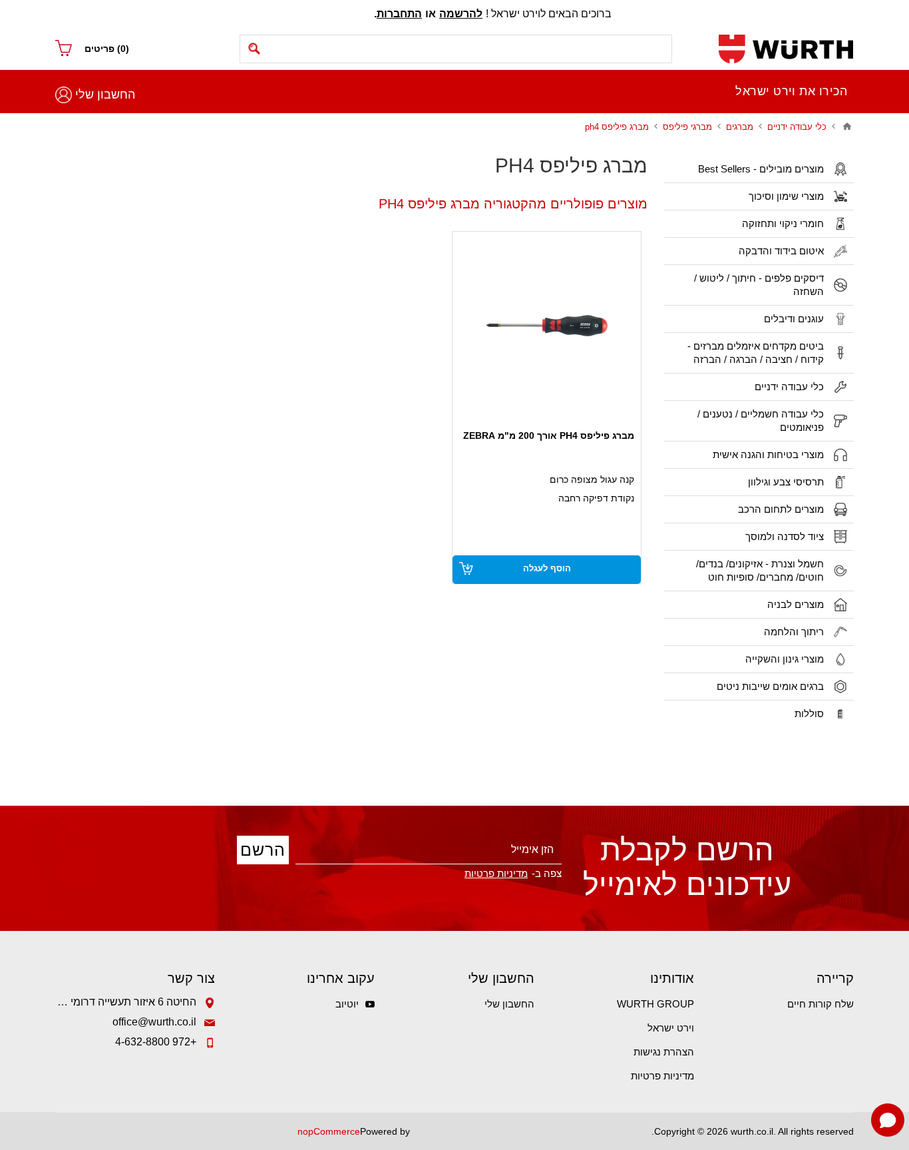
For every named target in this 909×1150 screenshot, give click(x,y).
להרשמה (460, 13)
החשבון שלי (105, 94)
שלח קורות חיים (820, 1003)
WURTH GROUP (655, 1003)
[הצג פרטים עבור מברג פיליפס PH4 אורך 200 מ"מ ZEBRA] (547, 326)
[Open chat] (887, 1120)
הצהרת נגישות (664, 1051)
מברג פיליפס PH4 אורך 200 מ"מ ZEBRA (548, 435)
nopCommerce (328, 1131)
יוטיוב (347, 1003)
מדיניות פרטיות (662, 1075)
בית (847, 126)
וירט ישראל (670, 1027)
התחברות (399, 13)
